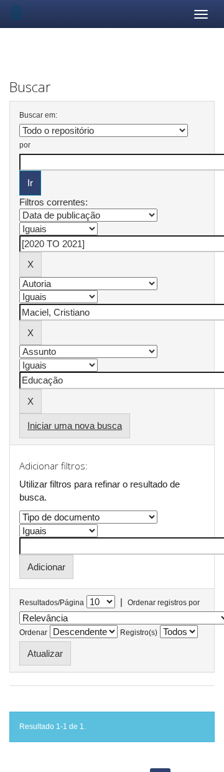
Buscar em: (38, 115)
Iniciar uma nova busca (74, 425)
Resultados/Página (51, 602)
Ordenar (33, 632)
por (24, 145)
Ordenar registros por (164, 602)
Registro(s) (138, 632)
